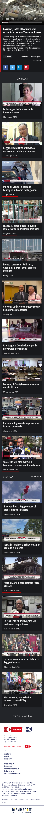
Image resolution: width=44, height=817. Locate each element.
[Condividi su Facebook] (5, 68)
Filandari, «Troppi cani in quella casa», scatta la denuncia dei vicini (21, 227)
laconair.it (8, 759)
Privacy (21, 799)
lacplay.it (7, 754)
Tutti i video (34, 476)
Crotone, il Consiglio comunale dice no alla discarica (21, 385)
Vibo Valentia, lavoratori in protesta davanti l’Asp (17, 698)
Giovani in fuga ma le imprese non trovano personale (21, 424)
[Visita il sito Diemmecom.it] (22, 814)
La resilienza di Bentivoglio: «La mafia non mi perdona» (20, 622)
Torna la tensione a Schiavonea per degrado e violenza (22, 546)
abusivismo (24, 56)
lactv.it (7, 756)
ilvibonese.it (9, 771)
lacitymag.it (9, 764)
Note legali (14, 799)
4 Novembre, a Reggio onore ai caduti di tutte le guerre (20, 507)
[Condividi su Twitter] (12, 68)
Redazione (5, 799)
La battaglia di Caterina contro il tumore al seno (19, 110)
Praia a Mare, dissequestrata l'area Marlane (21, 584)
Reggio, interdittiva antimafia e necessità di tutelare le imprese (19, 149)
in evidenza (37, 60)
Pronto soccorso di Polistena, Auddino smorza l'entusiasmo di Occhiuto (19, 267)
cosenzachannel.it (11, 769)
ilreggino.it (8, 766)
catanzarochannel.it (12, 774)
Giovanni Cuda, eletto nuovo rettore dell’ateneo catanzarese (21, 308)
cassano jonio (36, 56)
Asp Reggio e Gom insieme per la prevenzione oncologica (20, 346)
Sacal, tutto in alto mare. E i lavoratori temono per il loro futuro (21, 463)
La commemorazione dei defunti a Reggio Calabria (21, 660)
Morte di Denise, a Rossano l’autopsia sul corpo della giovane (20, 188)
